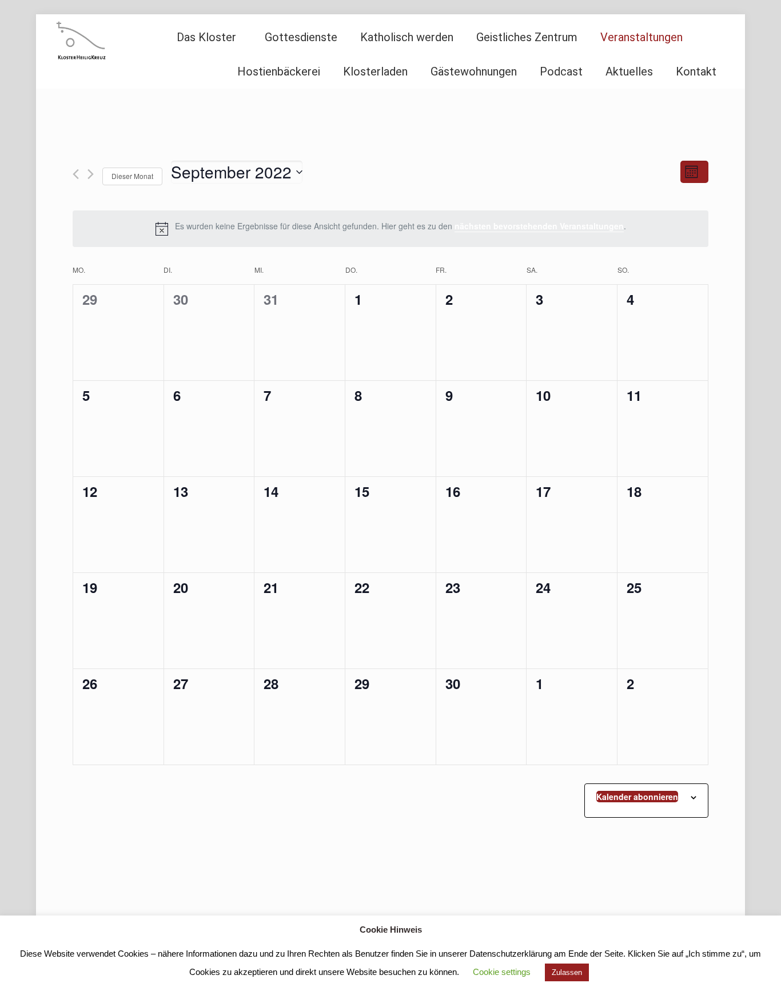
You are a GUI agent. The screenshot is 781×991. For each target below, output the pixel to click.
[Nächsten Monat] (90, 174)
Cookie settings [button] (502, 972)
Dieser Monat (132, 176)
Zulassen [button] (567, 972)
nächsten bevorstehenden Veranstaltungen (539, 226)
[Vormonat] (76, 174)
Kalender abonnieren (637, 796)
